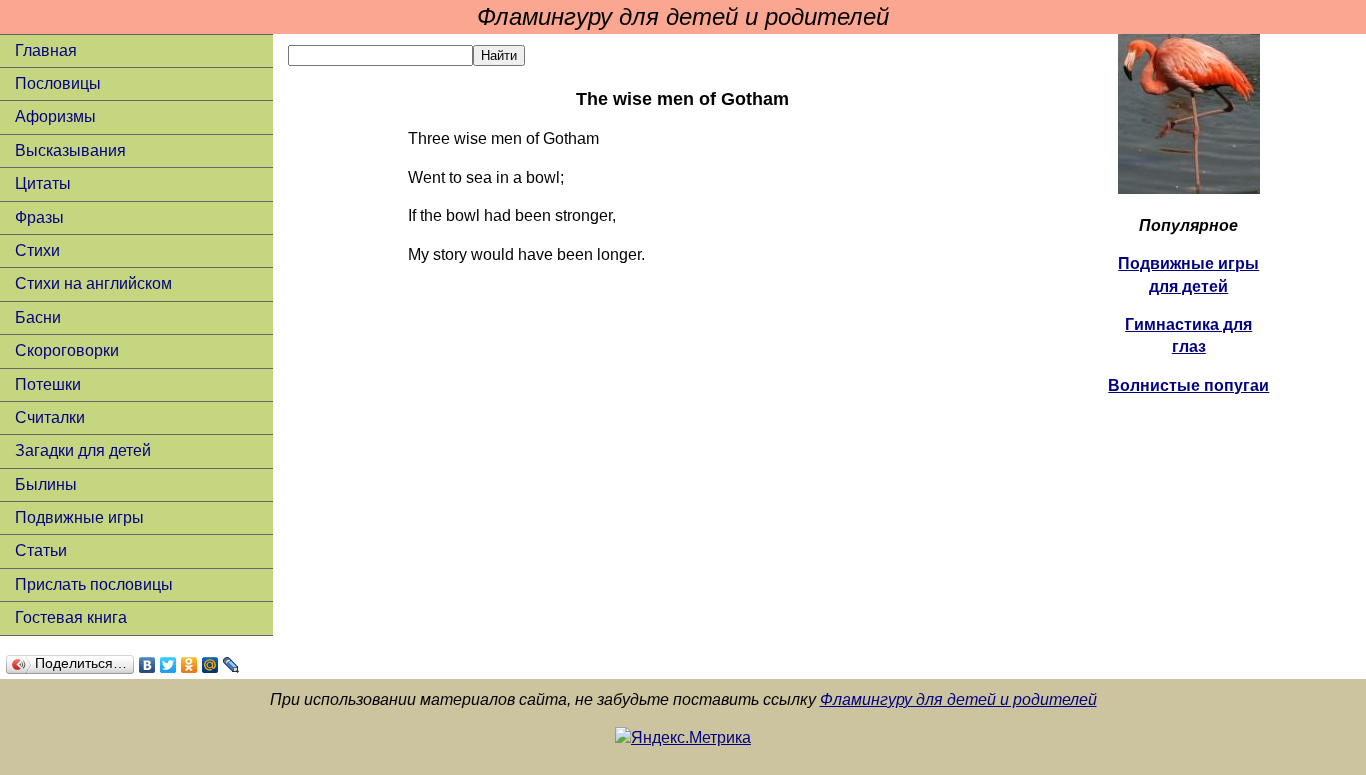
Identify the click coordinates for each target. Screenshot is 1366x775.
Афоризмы (55, 116)
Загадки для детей (83, 450)
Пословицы (58, 83)
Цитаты (43, 183)
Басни (38, 317)
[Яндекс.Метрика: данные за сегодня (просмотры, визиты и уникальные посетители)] (683, 738)
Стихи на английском (93, 283)
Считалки (50, 417)
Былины (46, 484)
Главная (46, 50)
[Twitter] (168, 665)
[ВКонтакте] (147, 665)
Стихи (37, 250)
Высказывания (70, 150)
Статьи (41, 550)
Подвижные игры (79, 517)
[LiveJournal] (231, 665)
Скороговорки (67, 350)
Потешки (48, 384)
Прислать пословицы (94, 584)
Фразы (39, 217)
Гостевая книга (71, 617)
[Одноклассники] (189, 665)
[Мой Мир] (210, 665)
